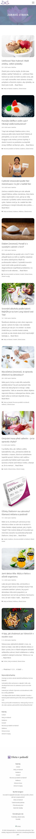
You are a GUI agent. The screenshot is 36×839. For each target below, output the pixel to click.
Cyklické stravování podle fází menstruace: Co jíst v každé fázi (16, 182)
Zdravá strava (22, 88)
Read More (19, 85)
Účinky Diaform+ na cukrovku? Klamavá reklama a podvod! (16, 513)
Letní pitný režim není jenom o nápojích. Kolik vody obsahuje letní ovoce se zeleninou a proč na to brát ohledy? (16, 685)
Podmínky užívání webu (18, 817)
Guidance (15, 88)
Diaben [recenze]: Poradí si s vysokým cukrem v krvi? (15, 245)
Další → (20, 669)
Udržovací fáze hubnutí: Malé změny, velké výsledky (15, 62)
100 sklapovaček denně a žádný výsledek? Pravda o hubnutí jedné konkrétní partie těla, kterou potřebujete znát (17, 698)
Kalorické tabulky (18, 808)
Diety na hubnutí (8, 88)
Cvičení (5, 661)
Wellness (21, 211)
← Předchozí (6, 669)
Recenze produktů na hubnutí (11, 148)
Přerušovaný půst (18, 805)
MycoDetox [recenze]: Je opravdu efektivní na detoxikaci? (17, 373)
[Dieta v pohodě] (5, 2)
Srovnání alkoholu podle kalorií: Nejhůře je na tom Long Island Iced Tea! (17, 312)
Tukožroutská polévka (18, 802)
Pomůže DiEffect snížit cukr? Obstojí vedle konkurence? (15, 122)
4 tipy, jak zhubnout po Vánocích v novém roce (18, 635)
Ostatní (22, 274)
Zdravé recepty (6, 276)
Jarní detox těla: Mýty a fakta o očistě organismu (16, 575)
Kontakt (18, 819)
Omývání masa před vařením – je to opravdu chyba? (18, 440)
